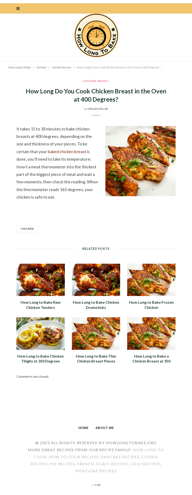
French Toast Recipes (102, 464)
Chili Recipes (145, 464)
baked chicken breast (67, 151)
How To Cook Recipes (74, 456)
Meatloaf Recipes (96, 471)
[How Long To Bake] (96, 36)
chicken (27, 228)
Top (97, 485)
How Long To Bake (19, 67)
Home (83, 428)
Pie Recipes (62, 464)
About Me (105, 428)
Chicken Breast (96, 80)
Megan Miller (98, 108)
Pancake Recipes (120, 456)
